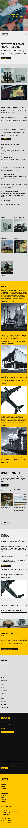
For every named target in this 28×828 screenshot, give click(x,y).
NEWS (2, 797)
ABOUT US (3, 799)
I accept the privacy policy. (8, 764)
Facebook (3, 784)
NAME (2, 736)
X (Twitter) (3, 788)
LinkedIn (3, 786)
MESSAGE (3, 754)
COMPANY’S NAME (4, 742)
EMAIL (2, 748)
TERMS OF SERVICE (6, 806)
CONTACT (3, 801)
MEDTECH (3, 795)
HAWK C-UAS (4, 793)
